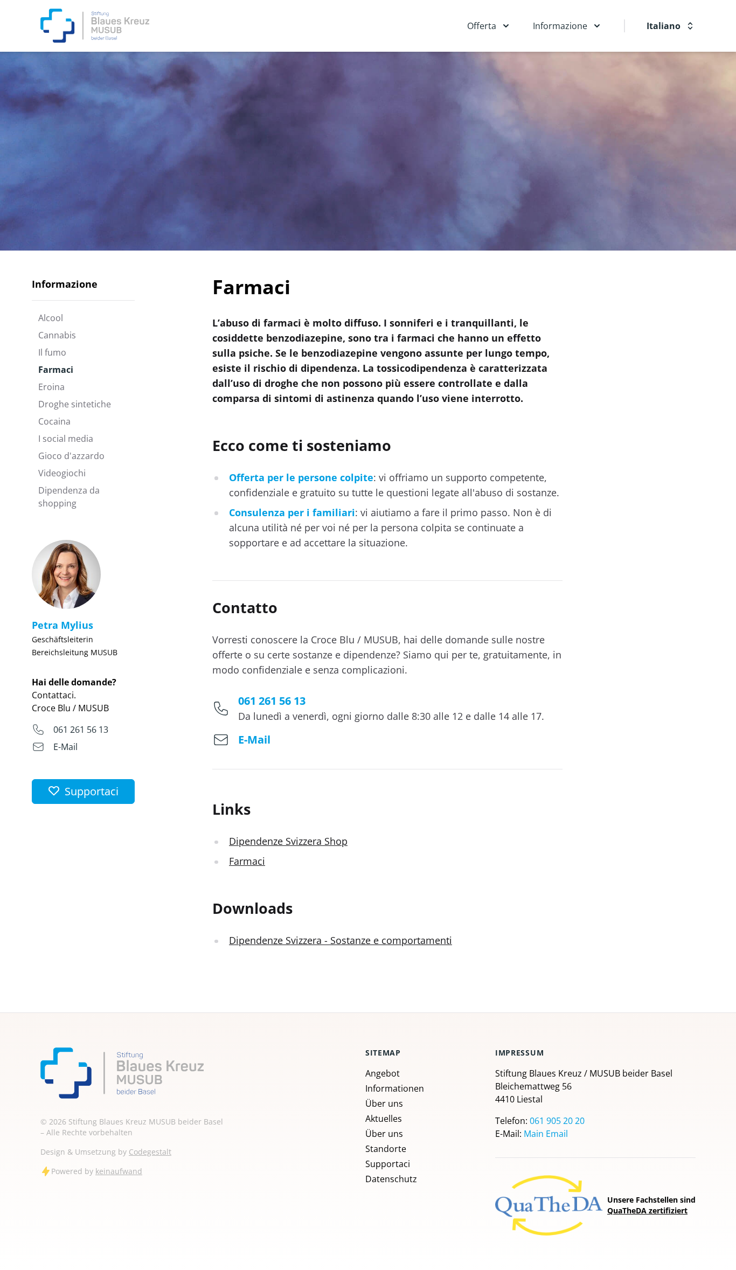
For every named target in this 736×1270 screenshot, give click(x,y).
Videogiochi (62, 473)
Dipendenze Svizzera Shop (288, 841)
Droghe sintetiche (74, 404)
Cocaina (54, 421)
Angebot (382, 1073)
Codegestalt (150, 1152)
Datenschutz (391, 1179)
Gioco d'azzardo (71, 456)
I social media (65, 439)
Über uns (384, 1103)
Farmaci (55, 370)
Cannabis (57, 335)
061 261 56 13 (80, 729)
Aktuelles (383, 1119)
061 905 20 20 (557, 1121)
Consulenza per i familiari (292, 512)
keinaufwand (118, 1171)
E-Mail (65, 747)
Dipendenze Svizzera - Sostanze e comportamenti (340, 940)
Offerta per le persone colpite (301, 477)
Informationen (394, 1088)
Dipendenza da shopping (69, 496)
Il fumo (52, 352)
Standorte (385, 1149)
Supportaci (387, 1164)
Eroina (51, 387)
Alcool (50, 318)
